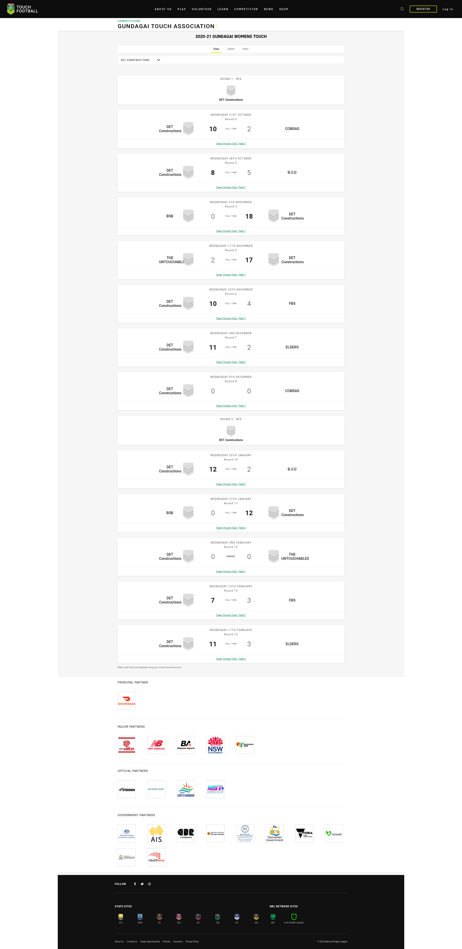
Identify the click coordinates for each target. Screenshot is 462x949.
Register (423, 9)
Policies (166, 941)
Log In (448, 9)
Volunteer (202, 9)
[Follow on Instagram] (149, 884)
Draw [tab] (216, 50)
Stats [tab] (246, 50)
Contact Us (132, 941)
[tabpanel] (231, 362)
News (269, 9)
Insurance (178, 941)
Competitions (129, 21)
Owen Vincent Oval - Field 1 (231, 187)
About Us (163, 9)
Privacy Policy (192, 941)
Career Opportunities (150, 941)
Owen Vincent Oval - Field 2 (231, 143)
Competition (246, 9)
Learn (223, 9)
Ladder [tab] (231, 50)
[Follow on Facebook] (135, 884)
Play (182, 9)
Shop (284, 9)
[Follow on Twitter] (142, 884)
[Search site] (402, 9)
